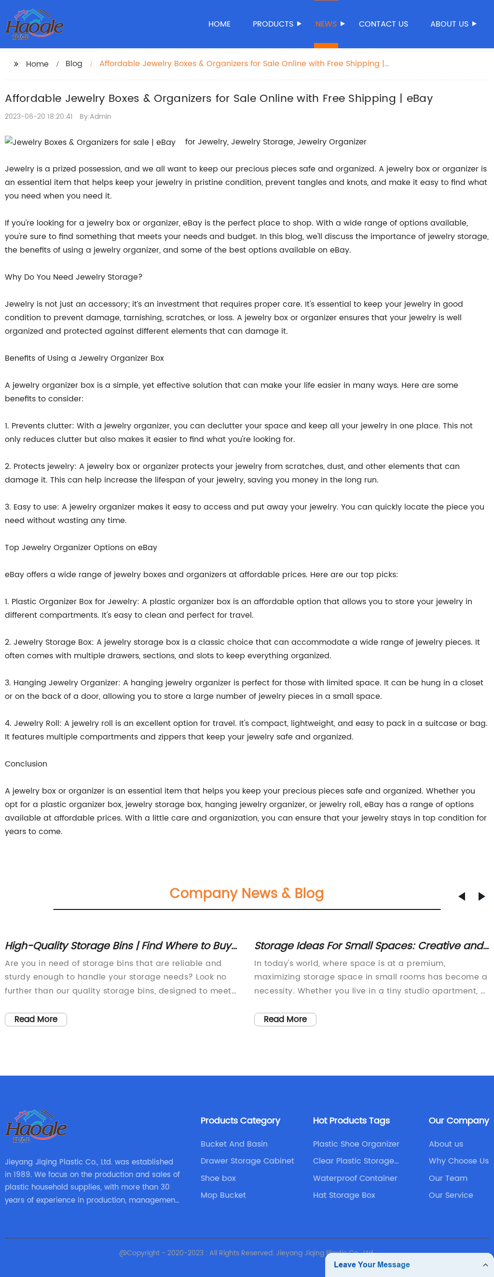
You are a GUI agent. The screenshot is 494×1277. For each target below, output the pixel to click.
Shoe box (218, 1178)
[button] (461, 896)
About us (449, 24)
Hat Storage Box (344, 1195)
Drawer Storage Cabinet (247, 1161)
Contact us (383, 24)
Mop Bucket (223, 1195)
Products (273, 24)
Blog (74, 63)
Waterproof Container (355, 1178)
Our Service (451, 1195)
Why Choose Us (459, 1161)
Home (219, 24)
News (326, 24)
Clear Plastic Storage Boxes (353, 1161)
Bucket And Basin (234, 1144)
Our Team (448, 1178)
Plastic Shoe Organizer (356, 1144)
